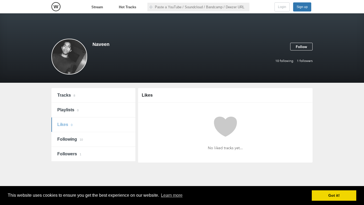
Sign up (302, 7)
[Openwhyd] (55, 6)
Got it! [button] (334, 195)
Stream (97, 7)
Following (70, 139)
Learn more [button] (172, 195)
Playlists (68, 110)
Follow (301, 47)
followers (305, 61)
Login (282, 7)
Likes (64, 124)
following (284, 61)
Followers (69, 154)
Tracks (66, 95)
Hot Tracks (127, 7)
